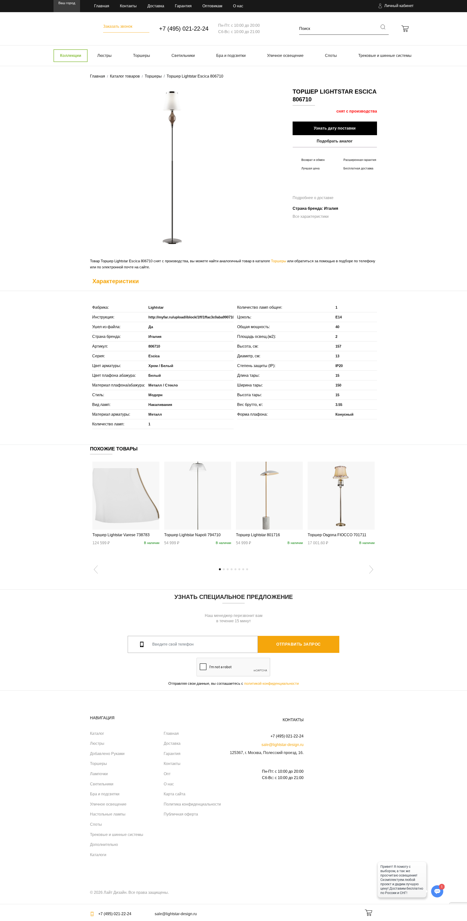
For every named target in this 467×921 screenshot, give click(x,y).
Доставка (155, 6)
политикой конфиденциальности (271, 683)
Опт (167, 774)
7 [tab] (243, 569)
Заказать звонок (117, 26)
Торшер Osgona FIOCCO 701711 (337, 535)
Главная (101, 6)
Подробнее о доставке (313, 198)
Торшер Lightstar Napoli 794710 (192, 535)
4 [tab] (232, 569)
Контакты (128, 6)
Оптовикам (212, 6)
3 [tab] (228, 569)
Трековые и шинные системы (385, 55)
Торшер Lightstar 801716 (258, 535)
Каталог (97, 733)
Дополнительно (104, 844)
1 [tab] (220, 569)
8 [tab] (247, 569)
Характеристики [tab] (115, 281)
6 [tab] (239, 569)
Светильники (183, 55)
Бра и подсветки (231, 55)
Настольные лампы (108, 814)
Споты (331, 55)
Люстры (104, 55)
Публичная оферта (181, 814)
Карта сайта (174, 794)
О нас (238, 6)
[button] (395, 6)
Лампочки (99, 774)
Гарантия (183, 6)
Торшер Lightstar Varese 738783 (121, 535)
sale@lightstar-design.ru (282, 745)
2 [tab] (224, 569)
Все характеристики (311, 216)
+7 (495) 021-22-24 (183, 28)
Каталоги (98, 855)
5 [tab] (235, 569)
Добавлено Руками (107, 754)
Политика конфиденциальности (192, 804)
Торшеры (141, 55)
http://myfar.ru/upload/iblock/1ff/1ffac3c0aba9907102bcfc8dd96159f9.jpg (208, 317)
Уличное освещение (285, 55)
